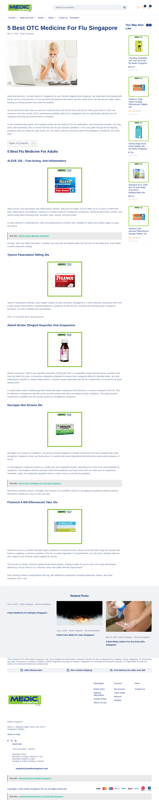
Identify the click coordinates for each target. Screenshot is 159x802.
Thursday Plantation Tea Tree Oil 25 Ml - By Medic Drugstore (138, 60)
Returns (117, 696)
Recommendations (43, 604)
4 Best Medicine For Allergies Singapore (27, 613)
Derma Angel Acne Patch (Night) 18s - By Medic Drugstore (138, 146)
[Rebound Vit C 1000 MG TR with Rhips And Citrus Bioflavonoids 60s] (139, 172)
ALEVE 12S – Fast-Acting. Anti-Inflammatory (36, 160)
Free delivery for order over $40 (129, 670)
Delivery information (99, 694)
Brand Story (99, 689)
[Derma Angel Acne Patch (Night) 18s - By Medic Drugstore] (139, 131)
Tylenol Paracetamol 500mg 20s (28, 254)
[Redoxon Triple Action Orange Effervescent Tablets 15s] (139, 87)
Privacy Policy (100, 699)
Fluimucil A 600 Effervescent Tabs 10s (32, 502)
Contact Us (140, 689)
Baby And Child (26, 18)
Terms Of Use (100, 702)
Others (51, 18)
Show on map (13, 734)
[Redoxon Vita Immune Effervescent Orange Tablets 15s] (139, 216)
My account (119, 689)
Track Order (119, 693)
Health (40, 18)
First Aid (11, 18)
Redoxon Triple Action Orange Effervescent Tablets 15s (138, 103)
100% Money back (33, 670)
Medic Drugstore (27, 34)
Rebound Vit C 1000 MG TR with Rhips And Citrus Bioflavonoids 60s (138, 189)
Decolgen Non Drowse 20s (24, 405)
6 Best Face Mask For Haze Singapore (75, 635)
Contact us (63, 18)
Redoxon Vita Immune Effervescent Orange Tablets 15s (138, 231)
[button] (32, 143)
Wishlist (117, 700)
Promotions (74, 18)
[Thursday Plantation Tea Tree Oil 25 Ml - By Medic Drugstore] (139, 46)
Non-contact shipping (81, 670)
